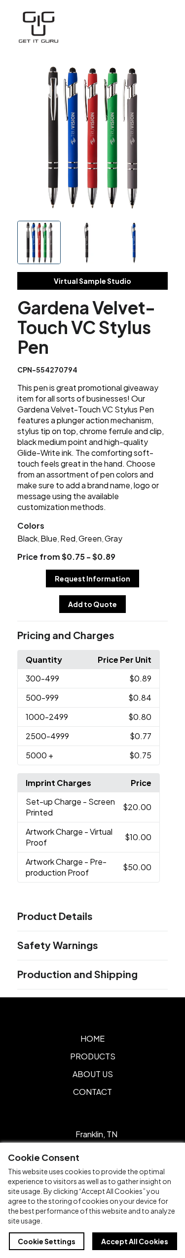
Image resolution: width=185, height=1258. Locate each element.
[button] (92, 635)
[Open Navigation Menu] (155, 27)
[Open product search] (135, 27)
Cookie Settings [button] (46, 1241)
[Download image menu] (155, 75)
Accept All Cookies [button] (134, 1241)
